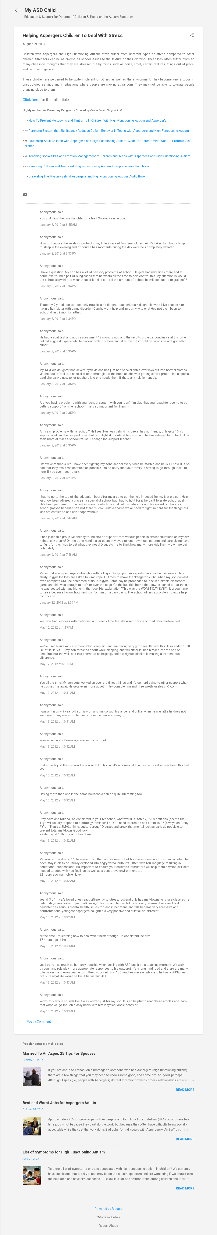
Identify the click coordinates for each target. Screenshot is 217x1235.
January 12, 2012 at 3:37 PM (59, 602)
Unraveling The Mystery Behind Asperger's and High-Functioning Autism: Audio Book (87, 176)
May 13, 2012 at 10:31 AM (57, 693)
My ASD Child (40, 10)
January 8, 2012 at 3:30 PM (58, 253)
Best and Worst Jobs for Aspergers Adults (59, 1103)
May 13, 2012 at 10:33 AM (57, 946)
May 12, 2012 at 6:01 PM (56, 664)
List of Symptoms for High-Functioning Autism (64, 1152)
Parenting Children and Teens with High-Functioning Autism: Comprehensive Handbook (89, 166)
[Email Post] (25, 196)
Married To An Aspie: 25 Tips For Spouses (59, 1053)
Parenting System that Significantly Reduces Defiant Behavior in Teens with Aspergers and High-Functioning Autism (109, 131)
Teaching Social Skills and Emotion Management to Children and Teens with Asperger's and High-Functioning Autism (109, 156)
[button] (191, 36)
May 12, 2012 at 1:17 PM (56, 627)
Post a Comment (39, 1021)
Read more (185, 1090)
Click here (31, 99)
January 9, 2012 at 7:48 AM (58, 518)
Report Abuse (108, 1226)
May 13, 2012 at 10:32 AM (57, 746)
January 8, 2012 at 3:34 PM (58, 286)
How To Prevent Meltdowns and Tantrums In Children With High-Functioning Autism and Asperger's (97, 120)
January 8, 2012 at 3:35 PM (58, 351)
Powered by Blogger (108, 1209)
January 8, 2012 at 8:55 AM (58, 225)
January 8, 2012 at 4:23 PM (58, 478)
